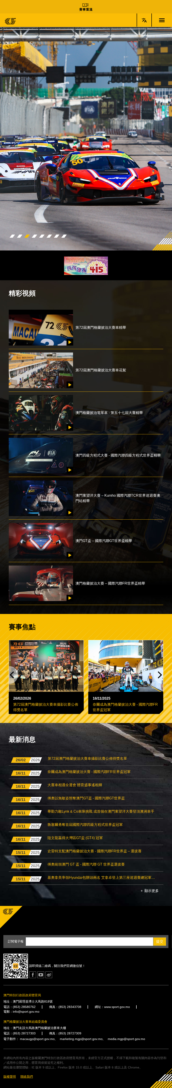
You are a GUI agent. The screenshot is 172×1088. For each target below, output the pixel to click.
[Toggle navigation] (162, 20)
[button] (12, 236)
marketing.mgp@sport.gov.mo (81, 1039)
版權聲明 (9, 1076)
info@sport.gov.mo (26, 1011)
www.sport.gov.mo (117, 1007)
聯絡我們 (26, 1076)
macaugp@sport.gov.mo (37, 1039)
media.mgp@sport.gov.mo (126, 1039)
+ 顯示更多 (150, 891)
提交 (159, 941)
